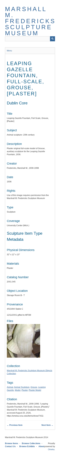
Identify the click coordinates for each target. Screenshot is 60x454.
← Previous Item (14, 425)
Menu (9, 51)
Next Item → (47, 425)
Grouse (33, 387)
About (41, 446)
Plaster (25, 390)
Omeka (51, 449)
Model (17, 390)
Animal (10, 387)
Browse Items (11, 443)
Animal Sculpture (22, 387)
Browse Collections (31, 443)
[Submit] (52, 38)
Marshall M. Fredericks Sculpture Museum (30, 21)
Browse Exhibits (27, 446)
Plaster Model (35, 390)
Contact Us (10, 446)
